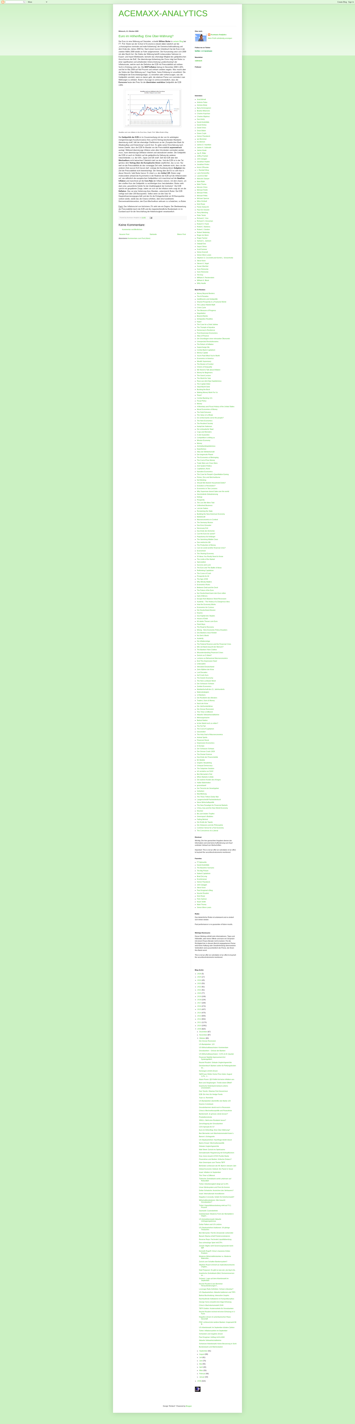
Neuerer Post (124, 234)
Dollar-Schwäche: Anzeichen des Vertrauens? (216, 1190)
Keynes (200, 613)
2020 (199, 993)
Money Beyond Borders (206, 293)
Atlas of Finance (203, 336)
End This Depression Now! (207, 661)
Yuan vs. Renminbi (206, 1098)
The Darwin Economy (205, 678)
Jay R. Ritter (201, 153)
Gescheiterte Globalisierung (207, 494)
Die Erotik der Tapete (205, 822)
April (201, 1367)
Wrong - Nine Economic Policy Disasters (212, 630)
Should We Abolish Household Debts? (211, 483)
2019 (199, 996)
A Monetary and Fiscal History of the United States (215, 407)
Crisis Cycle (201, 308)
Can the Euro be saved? (206, 534)
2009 (199, 1029)
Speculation (201, 562)
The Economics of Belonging (208, 457)
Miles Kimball (202, 201)
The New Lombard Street (206, 681)
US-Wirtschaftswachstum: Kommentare (213, 1047)
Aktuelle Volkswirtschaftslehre (208, 715)
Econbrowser (202, 879)
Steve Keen (201, 261)
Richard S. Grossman (205, 221)
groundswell (201, 785)
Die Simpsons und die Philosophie (210, 825)
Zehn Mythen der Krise (205, 669)
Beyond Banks (202, 316)
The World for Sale (204, 378)
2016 (199, 1006)
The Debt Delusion (204, 412)
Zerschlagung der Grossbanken (211, 1124)
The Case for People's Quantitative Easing (213, 474)
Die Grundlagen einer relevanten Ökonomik (213, 339)
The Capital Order (203, 384)
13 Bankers (201, 695)
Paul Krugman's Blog (205, 890)
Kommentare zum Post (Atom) (139, 238)
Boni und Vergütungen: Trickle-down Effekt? (215, 1083)
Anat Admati (201, 99)
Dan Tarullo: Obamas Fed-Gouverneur (213, 1091)
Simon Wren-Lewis (204, 255)
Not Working (201, 480)
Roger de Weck (203, 235)
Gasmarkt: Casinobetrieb (208, 1211)
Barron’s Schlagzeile (207, 1137)
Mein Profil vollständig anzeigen (220, 38)
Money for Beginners (205, 373)
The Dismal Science (204, 754)
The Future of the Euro (205, 590)
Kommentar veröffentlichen (132, 229)
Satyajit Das (201, 244)
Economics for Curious (205, 607)
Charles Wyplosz (203, 116)
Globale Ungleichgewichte (209, 1146)
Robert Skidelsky (203, 232)
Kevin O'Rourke (203, 167)
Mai (200, 1364)
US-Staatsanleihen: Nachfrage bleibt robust (215, 1140)
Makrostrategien (203, 692)
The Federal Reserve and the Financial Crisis (214, 644)
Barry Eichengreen (204, 108)
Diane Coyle (201, 133)
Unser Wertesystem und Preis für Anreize (214, 1187)
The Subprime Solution (205, 768)
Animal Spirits (202, 737)
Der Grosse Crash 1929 (206, 751)
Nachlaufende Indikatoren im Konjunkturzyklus (216, 1299)
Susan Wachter (202, 266)
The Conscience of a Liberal (207, 831)
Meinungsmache (203, 718)
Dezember (203, 1032)
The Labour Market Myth (206, 305)
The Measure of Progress (206, 310)
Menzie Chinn (202, 187)
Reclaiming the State (205, 511)
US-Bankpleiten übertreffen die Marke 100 (215, 1101)
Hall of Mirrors (202, 596)
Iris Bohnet (201, 142)
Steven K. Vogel (203, 263)
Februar (202, 1374)
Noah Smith (201, 902)
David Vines (201, 128)
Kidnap (199, 497)
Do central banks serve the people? (210, 418)
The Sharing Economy (205, 554)
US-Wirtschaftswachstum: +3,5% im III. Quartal (216, 1054)
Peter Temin (201, 215)
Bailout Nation (202, 720)
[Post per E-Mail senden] (150, 217)
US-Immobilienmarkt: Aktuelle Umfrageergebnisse (210, 1220)
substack (198, 61)
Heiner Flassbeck (203, 136)
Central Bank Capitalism (206, 350)
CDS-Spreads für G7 (207, 1127)
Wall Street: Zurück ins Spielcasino (212, 1150)
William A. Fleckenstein (205, 278)
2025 (199, 977)
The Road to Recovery (205, 627)
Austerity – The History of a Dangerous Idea (213, 602)
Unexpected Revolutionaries (207, 342)
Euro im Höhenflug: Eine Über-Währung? (146, 36)
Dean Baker (201, 131)
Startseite (153, 234)
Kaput (199, 322)
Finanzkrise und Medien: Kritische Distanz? (215, 1159)
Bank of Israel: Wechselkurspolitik (211, 1143)
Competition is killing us (206, 438)
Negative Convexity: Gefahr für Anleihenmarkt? (216, 1197)
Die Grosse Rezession (205, 709)
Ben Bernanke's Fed (204, 774)
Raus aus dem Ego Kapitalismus (209, 381)
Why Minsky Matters (204, 582)
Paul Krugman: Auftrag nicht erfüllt (212, 1337)
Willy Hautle (201, 283)
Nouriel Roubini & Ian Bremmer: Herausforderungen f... (211, 1285)
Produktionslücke (205, 1117)
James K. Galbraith (204, 148)
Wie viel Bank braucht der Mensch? (210, 647)
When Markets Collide (205, 777)
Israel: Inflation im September (210, 1172)
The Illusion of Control (205, 364)
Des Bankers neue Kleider (207, 633)
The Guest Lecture (204, 375)
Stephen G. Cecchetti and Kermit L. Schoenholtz (215, 258)
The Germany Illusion (205, 522)
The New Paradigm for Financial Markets (212, 805)
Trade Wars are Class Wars (207, 463)
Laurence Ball (202, 176)
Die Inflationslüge (203, 641)
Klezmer (200, 811)
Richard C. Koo (202, 218)
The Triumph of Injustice (206, 327)
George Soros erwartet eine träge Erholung (215, 1302)
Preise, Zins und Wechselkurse (208, 477)
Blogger (189, 1406)
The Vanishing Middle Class (207, 539)
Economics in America (205, 358)
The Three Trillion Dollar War (208, 797)
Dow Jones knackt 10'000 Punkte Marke (214, 1156)
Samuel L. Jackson (204, 241)
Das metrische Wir (204, 542)
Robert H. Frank (203, 224)
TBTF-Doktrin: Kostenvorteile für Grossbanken (216, 1308)
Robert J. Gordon (203, 229)
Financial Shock (203, 740)
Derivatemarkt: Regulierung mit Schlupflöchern (216, 1153)
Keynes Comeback (206, 1104)
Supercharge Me (203, 347)
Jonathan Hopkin (203, 162)
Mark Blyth (201, 181)
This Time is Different (205, 712)
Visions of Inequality (204, 367)
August (202, 1354)
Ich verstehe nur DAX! (205, 771)
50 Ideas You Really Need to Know (210, 556)
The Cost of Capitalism (205, 729)
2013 (199, 1016)
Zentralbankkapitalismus (206, 446)
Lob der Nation (202, 508)
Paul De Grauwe (203, 210)
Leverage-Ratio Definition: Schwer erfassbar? (216, 1289)
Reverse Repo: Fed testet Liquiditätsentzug (215, 1239)
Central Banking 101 (204, 398)
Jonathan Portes (203, 164)
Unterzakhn (201, 664)
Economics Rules (203, 585)
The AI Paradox (202, 296)
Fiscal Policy (201, 401)
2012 (199, 1019)
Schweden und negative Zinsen (211, 1334)
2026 (199, 974)
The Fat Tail (201, 726)
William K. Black (203, 280)
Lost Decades (202, 672)
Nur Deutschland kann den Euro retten (211, 593)
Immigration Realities (205, 319)
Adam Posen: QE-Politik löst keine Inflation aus (216, 1079)
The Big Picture (202, 871)
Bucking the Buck (203, 389)
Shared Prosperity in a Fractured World (211, 302)
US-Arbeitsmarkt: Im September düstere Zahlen (216, 1327)
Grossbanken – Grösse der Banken (212, 1051)
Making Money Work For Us (207, 392)
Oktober (202, 1038)
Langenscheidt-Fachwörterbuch (209, 800)
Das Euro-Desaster (204, 525)
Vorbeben (200, 791)
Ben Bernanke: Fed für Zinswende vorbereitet (216, 1233)
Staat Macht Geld (203, 387)
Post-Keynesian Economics (207, 333)
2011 (199, 1022)
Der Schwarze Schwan (205, 684)
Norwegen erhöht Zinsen (208, 1071)
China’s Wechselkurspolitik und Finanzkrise (215, 1111)
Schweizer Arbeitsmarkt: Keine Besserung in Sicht (217, 1344)
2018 (199, 1000)
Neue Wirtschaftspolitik (205, 802)
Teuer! (199, 395)
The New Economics (204, 421)
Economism (201, 551)
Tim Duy (200, 275)
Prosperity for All (203, 576)
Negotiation (201, 313)
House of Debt (202, 619)
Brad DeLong (202, 876)
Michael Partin (202, 190)
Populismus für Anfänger (206, 537)
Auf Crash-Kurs (202, 675)
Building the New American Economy (211, 514)
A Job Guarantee (203, 435)
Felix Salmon (202, 899)
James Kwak (201, 150)
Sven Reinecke (202, 269)
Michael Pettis (202, 193)
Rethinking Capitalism (205, 570)
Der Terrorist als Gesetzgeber (208, 788)
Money (199, 404)
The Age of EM (202, 579)
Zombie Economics (204, 686)
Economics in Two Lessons (207, 489)
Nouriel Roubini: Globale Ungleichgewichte (215, 1062)
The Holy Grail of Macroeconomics (210, 735)
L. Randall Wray (203, 170)
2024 (199, 980)
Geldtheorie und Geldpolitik (207, 299)
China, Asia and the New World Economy (212, 808)
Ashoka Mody (202, 105)
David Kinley (201, 125)
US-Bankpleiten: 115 (207, 1044)
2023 (199, 983)
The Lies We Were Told (205, 503)
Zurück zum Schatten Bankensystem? (213, 1262)
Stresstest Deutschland (205, 667)
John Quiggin (202, 159)
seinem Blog (178, 41)
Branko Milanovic (203, 111)
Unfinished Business (204, 505)
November (203, 1035)
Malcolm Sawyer (203, 179)
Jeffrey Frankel (202, 156)
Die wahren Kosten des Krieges (209, 780)
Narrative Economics (205, 472)
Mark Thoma (201, 184)
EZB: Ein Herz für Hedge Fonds (211, 1094)
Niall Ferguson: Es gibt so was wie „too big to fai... (217, 1270)
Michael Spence (203, 198)
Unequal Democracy (204, 766)
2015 (199, 1009)
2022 (199, 987)
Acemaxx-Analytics (218, 35)
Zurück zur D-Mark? (204, 655)
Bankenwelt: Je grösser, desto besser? (213, 1114)
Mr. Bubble (201, 760)
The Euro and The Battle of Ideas (209, 568)
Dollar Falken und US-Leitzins (210, 1224)
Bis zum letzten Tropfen (206, 814)
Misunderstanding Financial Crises (210, 653)
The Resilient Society (205, 423)
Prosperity (201, 500)
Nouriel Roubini (203, 893)
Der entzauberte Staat (205, 429)
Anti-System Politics (204, 466)
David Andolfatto (203, 122)
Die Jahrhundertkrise (205, 706)
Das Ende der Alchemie (206, 531)
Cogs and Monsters (204, 432)
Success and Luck (204, 565)
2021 (199, 990)
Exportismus (201, 449)
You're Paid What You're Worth (208, 356)
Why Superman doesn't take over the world (213, 491)
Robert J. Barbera (203, 227)
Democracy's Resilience (206, 330)
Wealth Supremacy (204, 361)
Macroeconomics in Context (207, 520)
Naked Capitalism (203, 873)
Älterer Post (181, 234)
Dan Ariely (201, 119)
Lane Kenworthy (203, 173)
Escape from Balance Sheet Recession (211, 599)
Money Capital (202, 353)
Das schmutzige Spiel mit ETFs (210, 1243)
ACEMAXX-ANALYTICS (163, 13)
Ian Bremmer (202, 139)
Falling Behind (202, 819)
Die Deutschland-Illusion (206, 610)
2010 (199, 1026)
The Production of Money (206, 545)
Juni (201, 1361)
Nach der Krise (202, 703)
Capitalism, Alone (203, 469)
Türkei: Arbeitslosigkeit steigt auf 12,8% (213, 1184)
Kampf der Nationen (204, 426)
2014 (199, 1013)
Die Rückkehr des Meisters (207, 698)
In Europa (200, 746)
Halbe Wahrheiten (204, 783)
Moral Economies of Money (207, 409)
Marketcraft (201, 517)
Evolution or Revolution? (206, 486)
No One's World (203, 635)
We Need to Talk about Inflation (208, 370)
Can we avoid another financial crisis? (211, 548)
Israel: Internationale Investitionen (211, 1194)
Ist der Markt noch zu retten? (207, 723)
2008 (199, 1381)
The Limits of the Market (206, 559)
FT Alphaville (202, 862)
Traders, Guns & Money (206, 701)
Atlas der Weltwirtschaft (205, 452)
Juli (200, 1357)
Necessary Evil (202, 528)
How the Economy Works (206, 604)
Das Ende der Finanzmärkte (207, 757)
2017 (199, 1003)
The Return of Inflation (205, 344)
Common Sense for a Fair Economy (210, 828)
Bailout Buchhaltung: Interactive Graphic (214, 1295)
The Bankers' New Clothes (207, 650)
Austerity (200, 638)
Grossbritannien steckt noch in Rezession (214, 1107)
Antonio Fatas (202, 102)
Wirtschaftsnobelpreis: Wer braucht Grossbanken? (212, 1201)
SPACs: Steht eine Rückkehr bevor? (212, 1120)
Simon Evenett (202, 252)
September (203, 1351)
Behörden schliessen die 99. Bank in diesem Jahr (217, 1166)
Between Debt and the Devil (207, 588)
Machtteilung (202, 794)
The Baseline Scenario (205, 868)
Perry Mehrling (202, 213)
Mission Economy (203, 440)
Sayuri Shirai (202, 247)
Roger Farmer (202, 238)
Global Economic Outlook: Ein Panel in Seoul (216, 1169)
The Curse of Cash (204, 573)
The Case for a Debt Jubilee (207, 324)
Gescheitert (201, 732)
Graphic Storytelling (204, 763)
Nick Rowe (201, 204)
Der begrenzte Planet (205, 455)
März (201, 1370)
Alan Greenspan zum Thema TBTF (212, 1162)
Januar (202, 1377)
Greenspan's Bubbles (205, 816)
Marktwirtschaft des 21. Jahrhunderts (211, 689)
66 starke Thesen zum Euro (207, 621)
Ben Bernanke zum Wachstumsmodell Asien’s (216, 1133)
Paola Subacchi (203, 207)
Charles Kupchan (203, 114)
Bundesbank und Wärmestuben (211, 1347)
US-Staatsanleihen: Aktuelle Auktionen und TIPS (217, 1292)
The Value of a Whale (205, 415)
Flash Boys (201, 624)
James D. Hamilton (204, 145)
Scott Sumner (202, 249)
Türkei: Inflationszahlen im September (213, 1331)
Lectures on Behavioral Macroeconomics (212, 658)
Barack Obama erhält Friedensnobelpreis (214, 1236)
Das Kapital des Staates (206, 616)
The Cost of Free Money (206, 460)
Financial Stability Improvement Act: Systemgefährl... (212, 1058)
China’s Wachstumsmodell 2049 (211, 1305)
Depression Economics (205, 743)
